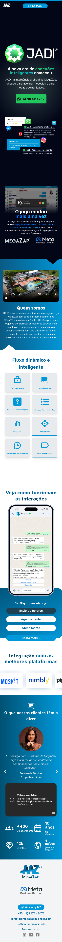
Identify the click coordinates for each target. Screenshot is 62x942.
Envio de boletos (31, 610)
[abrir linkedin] (31, 935)
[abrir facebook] (38, 935)
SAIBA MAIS (35, 5)
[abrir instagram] (24, 935)
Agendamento (31, 619)
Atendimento (31, 628)
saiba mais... (31, 638)
